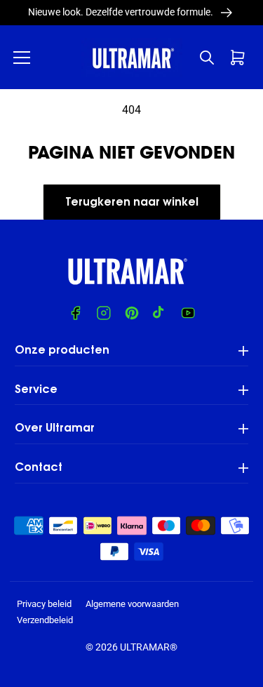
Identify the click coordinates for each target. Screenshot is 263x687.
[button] (21, 57)
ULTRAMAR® (148, 647)
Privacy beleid (44, 604)
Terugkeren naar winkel (131, 202)
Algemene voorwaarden (132, 604)
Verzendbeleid (45, 620)
